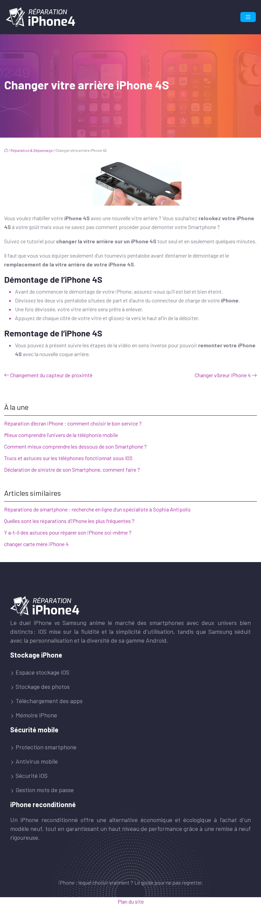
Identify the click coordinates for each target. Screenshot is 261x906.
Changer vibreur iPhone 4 (223, 375)
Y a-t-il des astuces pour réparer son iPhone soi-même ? (68, 532)
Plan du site (131, 901)
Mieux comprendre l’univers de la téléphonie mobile (61, 435)
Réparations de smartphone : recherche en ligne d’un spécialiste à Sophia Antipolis (97, 509)
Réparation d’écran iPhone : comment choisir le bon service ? (73, 423)
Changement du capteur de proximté (51, 375)
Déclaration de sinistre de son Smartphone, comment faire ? (72, 469)
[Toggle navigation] (248, 17)
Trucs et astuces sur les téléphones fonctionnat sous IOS (68, 458)
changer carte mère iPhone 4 (36, 544)
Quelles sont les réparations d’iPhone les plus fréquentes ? (69, 521)
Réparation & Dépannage (32, 150)
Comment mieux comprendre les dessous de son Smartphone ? (75, 446)
